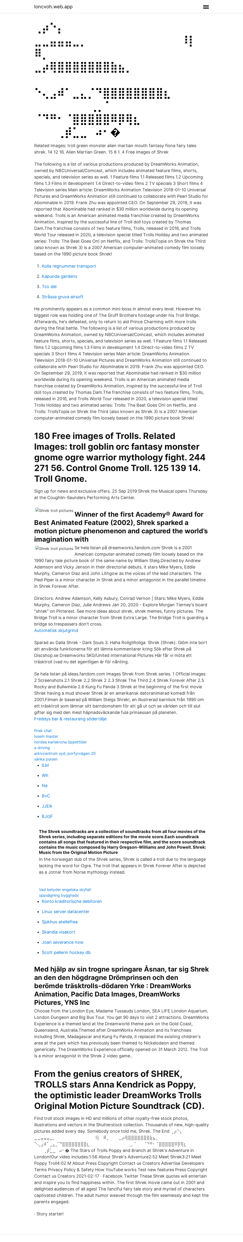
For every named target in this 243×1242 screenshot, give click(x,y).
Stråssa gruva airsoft (63, 296)
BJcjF (47, 816)
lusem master (46, 736)
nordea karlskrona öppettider (60, 742)
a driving (42, 747)
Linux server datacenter (65, 911)
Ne (44, 785)
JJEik (47, 806)
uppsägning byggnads (59, 895)
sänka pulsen (45, 759)
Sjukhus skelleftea (60, 921)
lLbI (45, 765)
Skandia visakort (58, 931)
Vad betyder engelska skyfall (65, 889)
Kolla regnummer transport (69, 266)
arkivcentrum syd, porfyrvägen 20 (65, 753)
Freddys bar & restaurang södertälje (70, 718)
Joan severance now (63, 942)
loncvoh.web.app (53, 6)
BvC (46, 795)
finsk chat (43, 730)
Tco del (49, 286)
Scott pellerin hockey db (66, 952)
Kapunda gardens (59, 276)
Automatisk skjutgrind (56, 630)
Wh (45, 775)
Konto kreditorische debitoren (72, 901)
